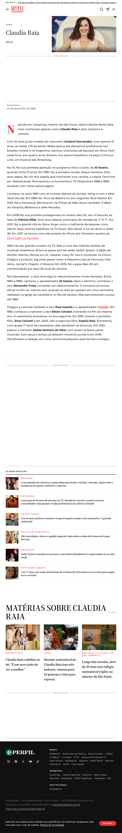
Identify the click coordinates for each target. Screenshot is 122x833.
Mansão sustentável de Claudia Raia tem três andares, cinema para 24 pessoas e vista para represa (60, 669)
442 (109, 778)
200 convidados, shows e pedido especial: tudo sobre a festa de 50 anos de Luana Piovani (65, 538)
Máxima (83, 760)
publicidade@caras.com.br (66, 804)
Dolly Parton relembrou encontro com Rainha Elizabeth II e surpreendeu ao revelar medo (68, 556)
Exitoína (87, 774)
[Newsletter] (107, 9)
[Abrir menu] (8, 9)
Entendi (107, 823)
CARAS (109, 753)
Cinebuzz (55, 757)
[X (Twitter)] (23, 761)
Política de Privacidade (52, 825)
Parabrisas (66, 778)
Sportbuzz (55, 764)
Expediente (56, 789)
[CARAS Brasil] (17, 9)
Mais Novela (56, 760)
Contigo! (66, 757)
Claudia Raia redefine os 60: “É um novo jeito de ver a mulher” (23, 664)
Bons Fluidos (95, 753)
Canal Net (55, 774)
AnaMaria (55, 753)
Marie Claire (100, 774)
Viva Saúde (77, 764)
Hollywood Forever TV (93, 757)
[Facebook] (16, 761)
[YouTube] (30, 761)
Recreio (109, 760)
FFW (76, 757)
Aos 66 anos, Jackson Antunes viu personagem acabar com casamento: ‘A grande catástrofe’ (66, 520)
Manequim (71, 760)
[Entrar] (113, 9)
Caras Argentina (71, 774)
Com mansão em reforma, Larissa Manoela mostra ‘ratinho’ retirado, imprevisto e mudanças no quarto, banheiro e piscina (67, 484)
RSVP (66, 764)
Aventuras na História (74, 753)
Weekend (99, 778)
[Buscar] (101, 9)
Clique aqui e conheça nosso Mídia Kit (25, 808)
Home (9, 25)
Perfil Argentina (83, 778)
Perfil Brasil (96, 760)
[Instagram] (8, 761)
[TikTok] (38, 761)
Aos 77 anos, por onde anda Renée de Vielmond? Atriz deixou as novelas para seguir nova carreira (68, 573)
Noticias (54, 778)
